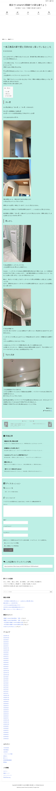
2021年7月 (5, 681)
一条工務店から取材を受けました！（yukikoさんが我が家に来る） (18, 601)
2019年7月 (5, 730)
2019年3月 (6, 738)
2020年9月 (6, 701)
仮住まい (5, 756)
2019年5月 (6, 734)
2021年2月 (5, 691)
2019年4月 (6, 736)
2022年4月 (6, 662)
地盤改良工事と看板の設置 (11, 441)
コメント (5, 504)
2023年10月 (6, 637)
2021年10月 (6, 674)
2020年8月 (6, 703)
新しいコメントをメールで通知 (11, 543)
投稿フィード (6, 773)
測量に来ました (8, 462)
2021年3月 (5, 689)
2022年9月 (6, 652)
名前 (4, 519)
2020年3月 (6, 714)
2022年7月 (5, 656)
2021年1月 (5, 693)
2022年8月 (6, 654)
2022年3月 (6, 664)
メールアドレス (7, 526)
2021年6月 (5, 683)
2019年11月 (6, 722)
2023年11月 (6, 635)
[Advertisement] (28, 26)
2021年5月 (5, 685)
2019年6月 (6, 732)
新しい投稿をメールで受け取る (11, 545)
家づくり (12, 39)
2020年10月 (6, 699)
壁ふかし (7, 93)
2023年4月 (6, 641)
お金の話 (5, 751)
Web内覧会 (6, 749)
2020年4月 (6, 711)
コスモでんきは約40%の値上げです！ (12, 605)
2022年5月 (6, 660)
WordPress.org (6, 777)
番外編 (4, 762)
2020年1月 (5, 718)
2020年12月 (6, 695)
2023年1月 (5, 646)
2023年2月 (6, 643)
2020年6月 (6, 707)
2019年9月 (6, 726)
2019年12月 (6, 720)
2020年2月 (6, 716)
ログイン (5, 771)
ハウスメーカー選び (8, 754)
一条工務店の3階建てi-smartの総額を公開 (13, 622)
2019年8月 (6, 728)
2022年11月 (6, 648)
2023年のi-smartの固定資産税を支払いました (14, 607)
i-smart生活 (6, 747)
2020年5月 (6, 709)
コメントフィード (7, 775)
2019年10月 (6, 724)
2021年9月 (5, 676)
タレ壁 (7, 91)
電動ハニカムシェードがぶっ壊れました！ (13, 609)
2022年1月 (5, 668)
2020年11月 (6, 697)
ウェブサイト (6, 532)
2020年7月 (6, 705)
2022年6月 (6, 658)
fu (51, 410)
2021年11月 (6, 672)
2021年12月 (6, 670)
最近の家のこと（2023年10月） (10, 603)
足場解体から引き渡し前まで (11, 448)
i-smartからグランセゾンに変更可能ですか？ (16, 455)
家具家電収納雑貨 (7, 760)
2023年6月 (6, 639)
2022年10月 (6, 650)
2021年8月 (5, 679)
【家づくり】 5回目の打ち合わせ (12, 469)
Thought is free (36, 787)
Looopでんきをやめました (9, 626)
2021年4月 (5, 687)
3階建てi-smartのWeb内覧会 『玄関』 (12, 618)
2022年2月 (5, 666)
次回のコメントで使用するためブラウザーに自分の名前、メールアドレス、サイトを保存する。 (25, 540)
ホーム (5, 39)
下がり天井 (8, 95)
